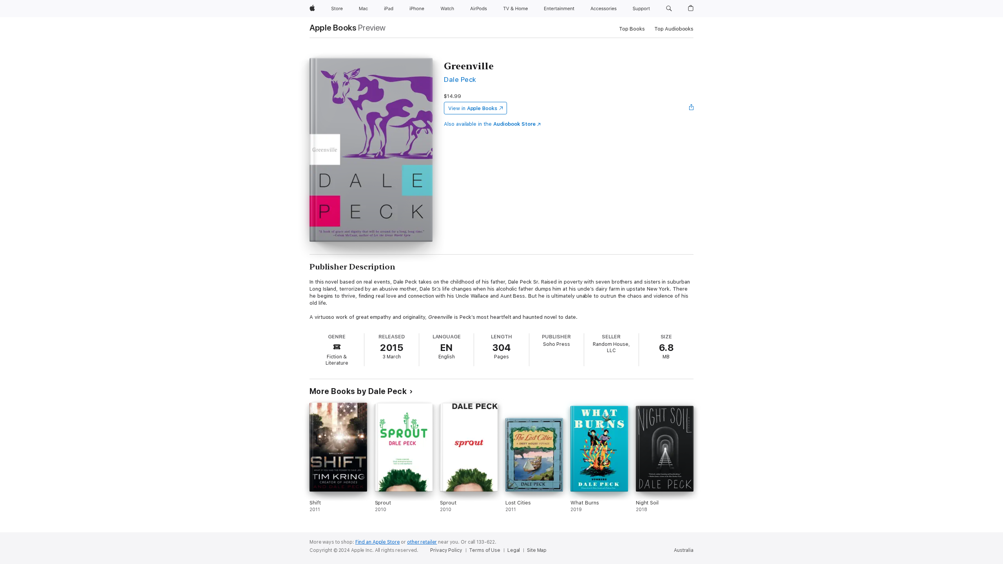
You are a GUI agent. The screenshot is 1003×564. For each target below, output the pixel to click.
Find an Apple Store (377, 542)
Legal (513, 550)
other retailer (422, 542)
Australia (683, 550)
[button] (669, 8)
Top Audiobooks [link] (673, 29)
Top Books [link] (632, 29)
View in (472, 108)
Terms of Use (484, 550)
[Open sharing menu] (691, 108)
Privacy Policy (446, 550)
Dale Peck (460, 79)
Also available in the (490, 124)
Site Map (537, 550)
